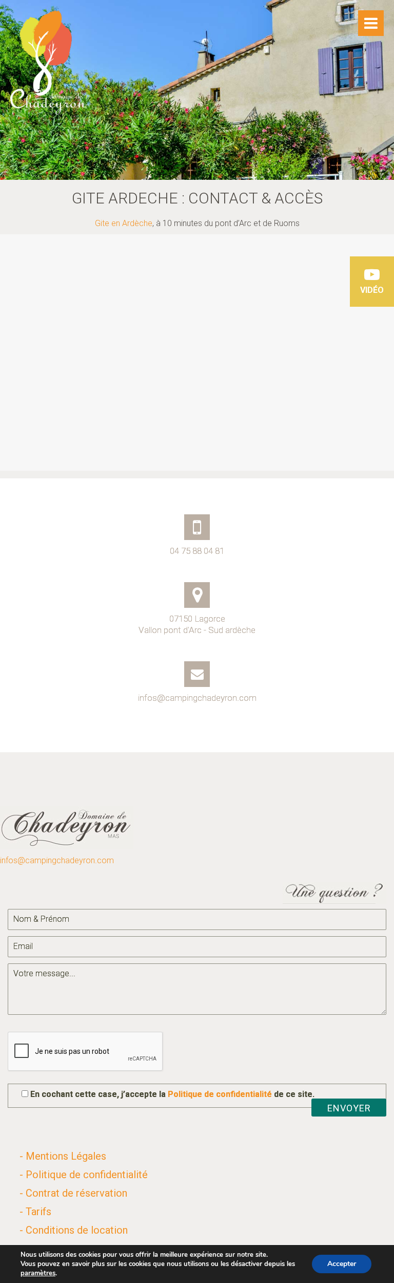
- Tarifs (35, 1211)
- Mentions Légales (62, 1156)
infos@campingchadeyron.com (57, 860)
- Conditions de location (73, 1230)
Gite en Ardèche (123, 223)
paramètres (38, 1273)
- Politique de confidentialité (83, 1174)
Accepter (341, 1264)
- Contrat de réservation (73, 1193)
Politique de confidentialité (220, 1094)
